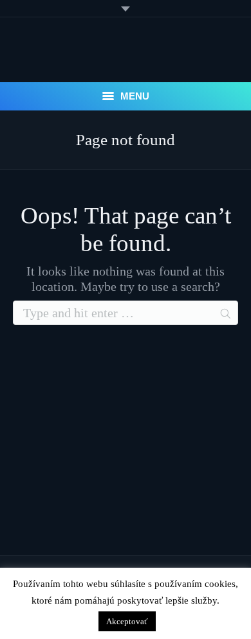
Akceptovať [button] (127, 621)
